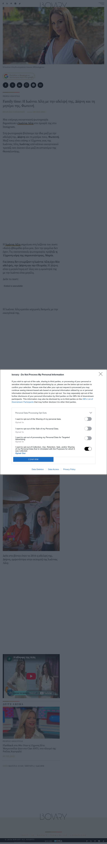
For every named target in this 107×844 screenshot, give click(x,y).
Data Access (53, 469)
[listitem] (53, 412)
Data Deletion (38, 469)
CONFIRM (33, 459)
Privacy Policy (69, 469)
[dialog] (53, 422)
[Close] (101, 375)
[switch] (88, 419)
